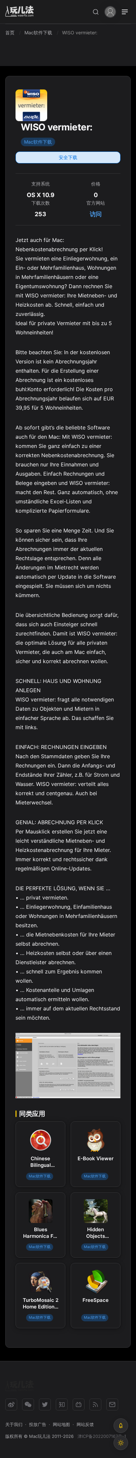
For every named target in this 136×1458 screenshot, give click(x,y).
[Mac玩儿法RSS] (95, 1404)
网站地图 (61, 1424)
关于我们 (13, 1424)
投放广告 (37, 1424)
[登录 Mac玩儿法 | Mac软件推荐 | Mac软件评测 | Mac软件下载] (110, 11)
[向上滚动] (121, 1425)
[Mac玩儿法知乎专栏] (62, 1404)
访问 (96, 214)
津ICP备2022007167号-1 (102, 1436)
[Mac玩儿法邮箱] (112, 1404)
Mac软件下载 (38, 142)
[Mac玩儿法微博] (11, 1404)
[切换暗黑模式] (121, 1443)
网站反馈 (85, 1424)
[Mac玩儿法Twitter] (45, 1404)
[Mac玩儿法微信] (28, 1404)
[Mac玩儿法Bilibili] (79, 1404)
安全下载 (68, 157)
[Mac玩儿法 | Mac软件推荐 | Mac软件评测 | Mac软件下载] (21, 12)
